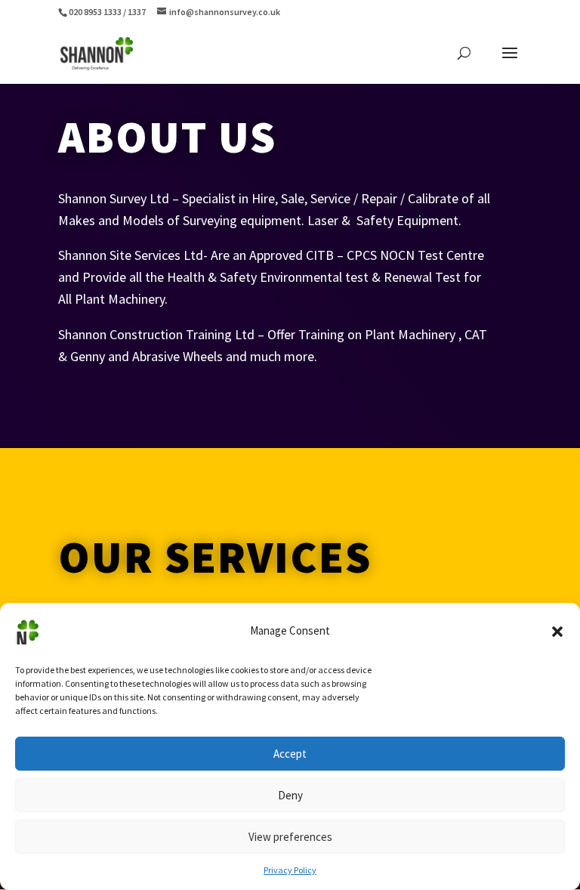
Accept (290, 753)
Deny (290, 795)
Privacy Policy (290, 870)
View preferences (290, 837)
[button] (557, 631)
